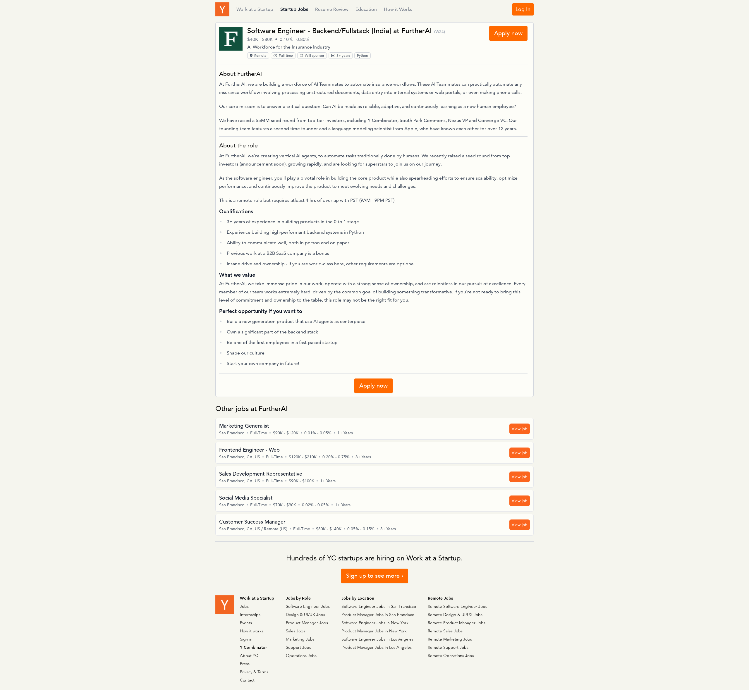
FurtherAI (416, 30)
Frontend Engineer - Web (249, 449)
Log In (523, 9)
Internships (250, 614)
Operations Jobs (301, 655)
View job (520, 428)
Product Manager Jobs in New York (374, 631)
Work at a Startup (254, 9)
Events (246, 622)
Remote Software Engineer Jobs (457, 606)
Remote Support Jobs (448, 647)
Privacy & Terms (254, 671)
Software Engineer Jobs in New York (374, 622)
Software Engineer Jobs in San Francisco (378, 606)
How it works (251, 631)
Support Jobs (298, 647)
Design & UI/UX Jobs (305, 614)
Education (366, 9)
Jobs (244, 606)
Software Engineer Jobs (308, 606)
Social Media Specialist (246, 497)
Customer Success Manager (252, 521)
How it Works (398, 9)
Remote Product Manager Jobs (456, 622)
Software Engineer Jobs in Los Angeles (377, 639)
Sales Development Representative (260, 473)
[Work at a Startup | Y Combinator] (224, 604)
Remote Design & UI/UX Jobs (455, 614)
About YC (249, 655)
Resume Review (331, 9)
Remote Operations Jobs (451, 655)
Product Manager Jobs (307, 622)
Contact (247, 680)
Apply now (508, 33)
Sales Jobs (295, 631)
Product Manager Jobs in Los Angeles (376, 647)
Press (245, 663)
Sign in (246, 639)
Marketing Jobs (300, 639)
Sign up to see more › (374, 575)
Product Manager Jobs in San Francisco (377, 614)
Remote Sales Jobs (445, 631)
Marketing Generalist (244, 425)
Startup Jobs (294, 9)
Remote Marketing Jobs (450, 639)
